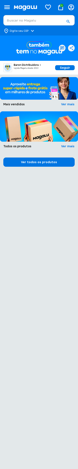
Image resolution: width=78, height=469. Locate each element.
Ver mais (67, 104)
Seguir (65, 67)
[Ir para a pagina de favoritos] (48, 7)
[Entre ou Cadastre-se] (71, 7)
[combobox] (39, 20)
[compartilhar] (71, 48)
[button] (68, 21)
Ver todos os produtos (39, 162)
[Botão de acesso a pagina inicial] (26, 7)
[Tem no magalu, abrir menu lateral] (7, 7)
